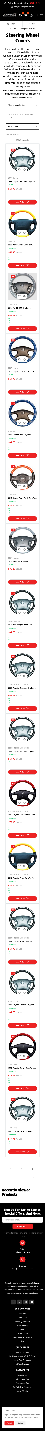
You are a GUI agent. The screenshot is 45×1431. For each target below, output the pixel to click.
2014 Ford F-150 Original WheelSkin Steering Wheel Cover (20, 308)
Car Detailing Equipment (22, 1387)
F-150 (14, 305)
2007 (10, 811)
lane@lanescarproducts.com (24, 7)
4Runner (15, 178)
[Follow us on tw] (19, 1302)
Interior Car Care (22, 1379)
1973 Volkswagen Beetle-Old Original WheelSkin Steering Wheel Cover (21, 625)
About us (22, 1313)
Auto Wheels (22, 1391)
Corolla (15, 368)
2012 (10, 875)
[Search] (37, 15)
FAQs (22, 1329)
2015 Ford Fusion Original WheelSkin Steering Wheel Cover (20, 435)
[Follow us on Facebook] (13, 1302)
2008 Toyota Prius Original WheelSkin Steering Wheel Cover (20, 941)
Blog (22, 1341)
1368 (22, 1177)
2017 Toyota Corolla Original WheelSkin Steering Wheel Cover (21, 371)
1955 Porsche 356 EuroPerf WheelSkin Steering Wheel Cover (20, 245)
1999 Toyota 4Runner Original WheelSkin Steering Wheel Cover (21, 181)
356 (13, 241)
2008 (10, 938)
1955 (10, 241)
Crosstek (15, 558)
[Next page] (33, 1177)
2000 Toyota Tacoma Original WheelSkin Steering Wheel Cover (21, 751)
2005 (10, 1001)
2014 (10, 305)
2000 (10, 748)
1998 (10, 1065)
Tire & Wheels (22, 1375)
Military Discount (23, 1364)
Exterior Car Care (22, 1383)
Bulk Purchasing (22, 1352)
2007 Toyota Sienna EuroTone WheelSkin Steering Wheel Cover (21, 815)
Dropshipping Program (23, 1337)
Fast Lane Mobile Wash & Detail (23, 1356)
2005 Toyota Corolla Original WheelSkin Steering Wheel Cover (21, 1005)
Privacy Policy (22, 1325)
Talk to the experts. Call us (24, 3)
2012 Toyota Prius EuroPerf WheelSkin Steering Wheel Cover (20, 878)
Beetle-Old (16, 621)
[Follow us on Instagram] (25, 1302)
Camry (14, 1065)
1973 (10, 621)
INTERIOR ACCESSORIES (21, 685)
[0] (21, 15)
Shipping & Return (22, 1321)
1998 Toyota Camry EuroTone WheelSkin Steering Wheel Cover (21, 1068)
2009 (10, 1128)
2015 (10, 431)
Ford (14, 431)
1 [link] (10, 1169)
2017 (10, 368)
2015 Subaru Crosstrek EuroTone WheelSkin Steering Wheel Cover (21, 561)
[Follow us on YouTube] (31, 1302)
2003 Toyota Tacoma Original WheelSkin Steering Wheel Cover (21, 688)
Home (15, 29)
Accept (9, 1423)
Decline (20, 1423)
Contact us (22, 1317)
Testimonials (22, 1333)
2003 (10, 685)
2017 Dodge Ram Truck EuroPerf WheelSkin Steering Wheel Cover (22, 498)
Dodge (14, 495)
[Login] (31, 15)
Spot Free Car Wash (22, 1360)
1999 (10, 178)
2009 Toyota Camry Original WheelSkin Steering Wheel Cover (20, 1131)
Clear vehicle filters (12, 134)
